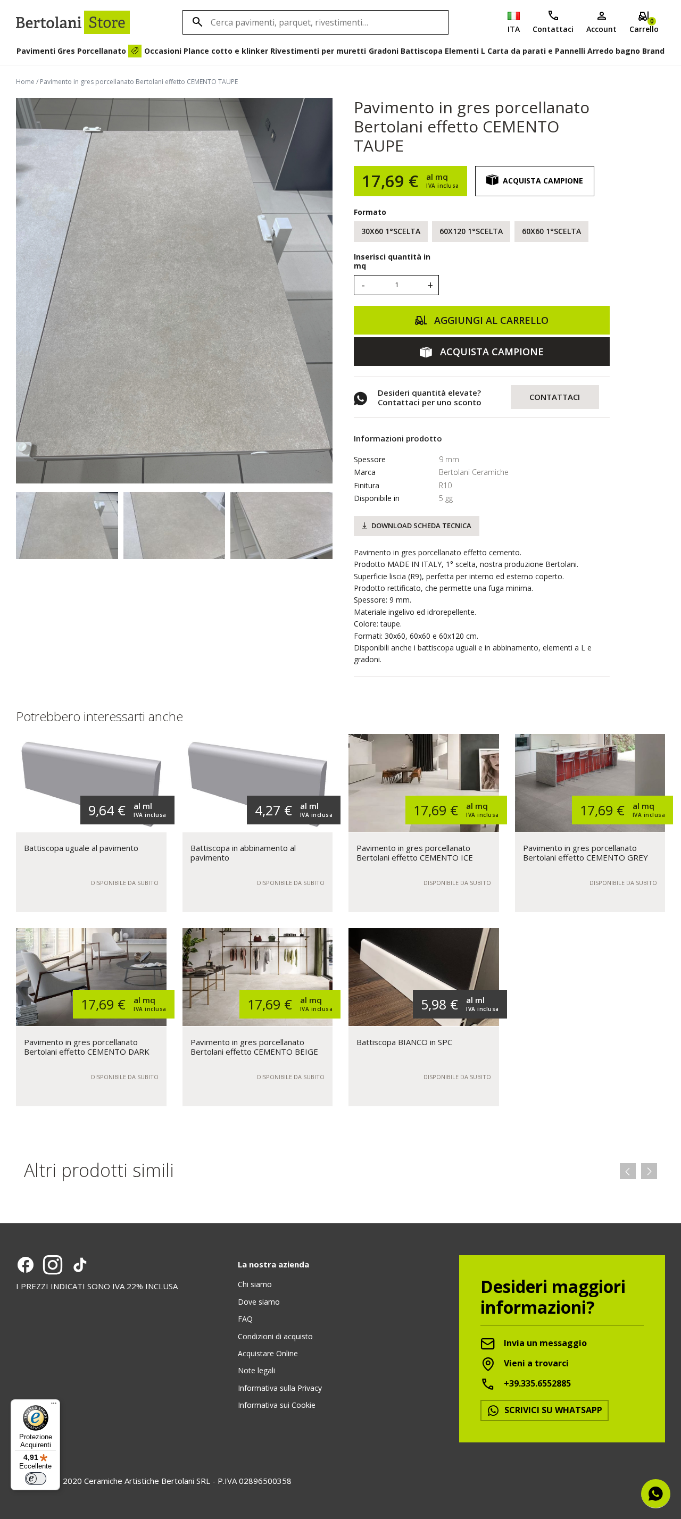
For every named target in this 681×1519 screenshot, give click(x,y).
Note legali (256, 1370)
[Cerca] (196, 22)
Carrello (644, 25)
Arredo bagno (613, 51)
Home (25, 81)
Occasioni (162, 51)
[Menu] (53, 1405)
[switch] (35, 1478)
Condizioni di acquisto (275, 1336)
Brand (653, 51)
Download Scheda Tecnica (421, 525)
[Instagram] (52, 1264)
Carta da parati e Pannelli (536, 51)
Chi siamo (255, 1284)
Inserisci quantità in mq (392, 262)
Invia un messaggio (544, 1343)
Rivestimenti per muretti (318, 51)
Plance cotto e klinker (226, 51)
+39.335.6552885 (536, 1384)
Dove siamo (259, 1302)
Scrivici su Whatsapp (552, 1410)
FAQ (245, 1319)
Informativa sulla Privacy (280, 1388)
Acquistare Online (268, 1353)
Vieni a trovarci (535, 1364)
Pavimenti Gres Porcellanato (71, 51)
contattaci (554, 396)
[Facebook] (25, 1264)
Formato (370, 212)
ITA (514, 29)
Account (601, 29)
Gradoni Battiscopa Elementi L (427, 51)
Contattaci (553, 29)
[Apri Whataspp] (655, 1493)
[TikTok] (79, 1264)
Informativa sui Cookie (276, 1405)
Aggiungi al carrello (490, 320)
